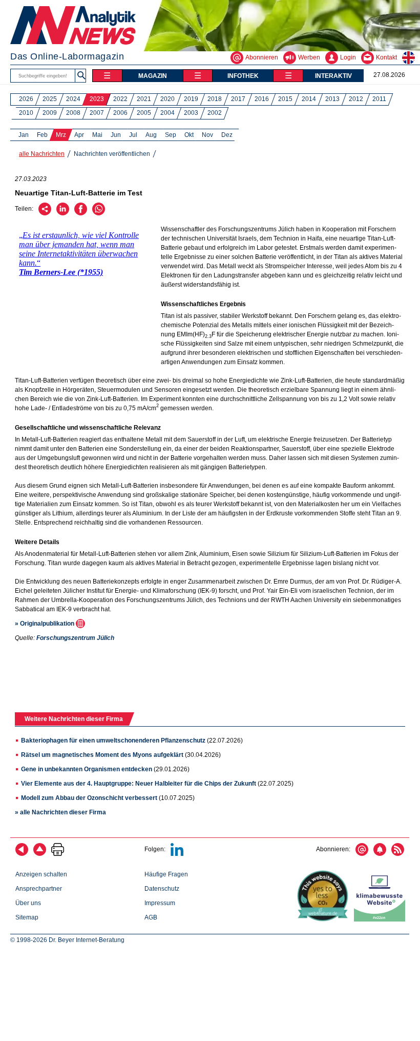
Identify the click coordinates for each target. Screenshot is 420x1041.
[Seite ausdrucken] (57, 853)
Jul (133, 134)
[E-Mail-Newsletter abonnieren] (361, 853)
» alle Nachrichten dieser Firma (60, 812)
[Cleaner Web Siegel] (381, 919)
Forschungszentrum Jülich (75, 638)
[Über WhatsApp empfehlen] (98, 213)
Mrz (61, 134)
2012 (356, 99)
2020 (167, 99)
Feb (42, 134)
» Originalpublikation (45, 623)
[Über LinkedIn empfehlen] (62, 213)
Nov (207, 134)
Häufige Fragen (166, 874)
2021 (144, 99)
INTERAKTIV (333, 75)
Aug (151, 134)
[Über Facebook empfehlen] (80, 213)
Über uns (28, 903)
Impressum (159, 903)
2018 (214, 99)
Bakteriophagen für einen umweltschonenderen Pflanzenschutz (113, 740)
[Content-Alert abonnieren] (379, 853)
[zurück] (21, 853)
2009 (50, 112)
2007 (97, 112)
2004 (167, 112)
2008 (73, 112)
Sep (170, 134)
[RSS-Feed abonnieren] (397, 853)
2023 (97, 99)
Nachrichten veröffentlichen (112, 153)
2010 (26, 112)
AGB (150, 917)
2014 (309, 99)
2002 (214, 112)
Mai (97, 134)
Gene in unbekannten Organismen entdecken (86, 769)
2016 (262, 99)
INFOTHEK (243, 75)
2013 (332, 99)
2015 (285, 99)
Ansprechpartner (38, 888)
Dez (227, 134)
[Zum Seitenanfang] (39, 853)
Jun (116, 134)
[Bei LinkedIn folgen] (177, 853)
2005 (144, 112)
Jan (23, 134)
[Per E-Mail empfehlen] (44, 213)
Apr (79, 134)
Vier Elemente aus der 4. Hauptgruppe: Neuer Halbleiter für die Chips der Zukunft (138, 783)
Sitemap (26, 917)
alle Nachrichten (42, 153)
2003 (191, 112)
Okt (189, 134)
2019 (191, 99)
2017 (238, 99)
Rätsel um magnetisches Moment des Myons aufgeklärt (102, 754)
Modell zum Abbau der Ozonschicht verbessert (89, 798)
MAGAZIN (152, 75)
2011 (379, 99)
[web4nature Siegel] (324, 919)
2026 (26, 99)
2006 (120, 112)
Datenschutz (161, 888)
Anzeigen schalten (41, 874)
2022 (120, 99)
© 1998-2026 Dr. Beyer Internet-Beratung (67, 940)
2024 (73, 99)
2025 (50, 99)
